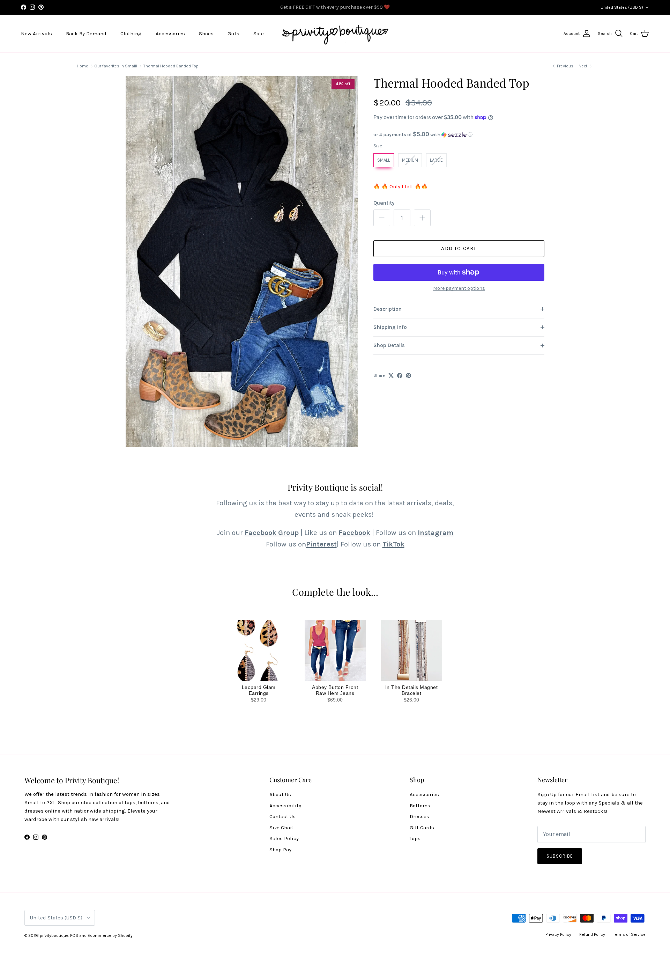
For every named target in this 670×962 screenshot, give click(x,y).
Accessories (170, 33)
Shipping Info (390, 327)
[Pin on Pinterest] (408, 375)
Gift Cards (422, 827)
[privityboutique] (335, 34)
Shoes (206, 33)
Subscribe (559, 856)
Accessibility (285, 805)
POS (74, 935)
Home (82, 66)
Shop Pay (280, 849)
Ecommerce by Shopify (110, 935)
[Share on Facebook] (399, 375)
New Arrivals (36, 33)
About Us (280, 794)
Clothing (131, 33)
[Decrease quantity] (381, 218)
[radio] (383, 160)
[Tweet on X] (391, 375)
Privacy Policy (558, 934)
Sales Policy (284, 838)
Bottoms (420, 805)
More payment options (459, 288)
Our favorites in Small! (115, 66)
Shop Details (389, 345)
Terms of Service (629, 934)
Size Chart (281, 827)
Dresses (419, 816)
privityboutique (54, 935)
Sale (258, 33)
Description (387, 309)
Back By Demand (86, 33)
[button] (458, 134)
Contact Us (282, 816)
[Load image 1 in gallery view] (242, 261)
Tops (415, 838)
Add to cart (458, 248)
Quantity (383, 203)
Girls (233, 33)
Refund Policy (592, 934)
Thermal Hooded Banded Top (171, 66)
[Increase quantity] (422, 218)
